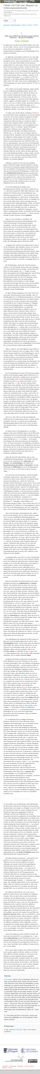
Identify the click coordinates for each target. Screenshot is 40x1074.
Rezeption (20, 1066)
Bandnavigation (16, 25)
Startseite (6, 25)
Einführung (12, 1066)
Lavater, (9, 979)
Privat (10, 1068)
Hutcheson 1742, (14, 1029)
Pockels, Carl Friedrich (22, 41)
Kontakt (4, 1068)
